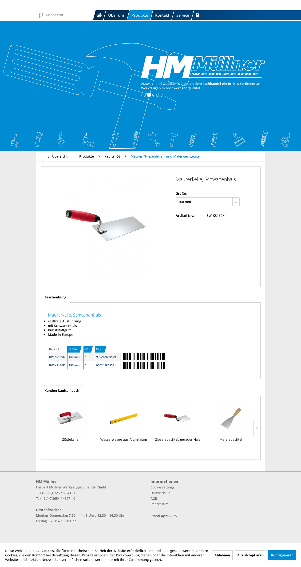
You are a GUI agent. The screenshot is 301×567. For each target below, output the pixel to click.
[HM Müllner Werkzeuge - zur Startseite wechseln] (203, 67)
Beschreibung (55, 297)
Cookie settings (162, 487)
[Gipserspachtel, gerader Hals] (177, 418)
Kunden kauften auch (61, 390)
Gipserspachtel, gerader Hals (177, 439)
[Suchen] (40, 15)
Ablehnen (222, 555)
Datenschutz (160, 493)
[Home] (99, 15)
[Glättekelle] (70, 418)
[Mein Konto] (197, 15)
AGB (153, 498)
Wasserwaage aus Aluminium (123, 439)
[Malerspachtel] (231, 418)
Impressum (159, 504)
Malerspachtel (231, 439)
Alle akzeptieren (250, 555)
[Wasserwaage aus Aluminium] (123, 418)
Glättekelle (70, 439)
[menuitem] (99, 15)
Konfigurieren (282, 555)
